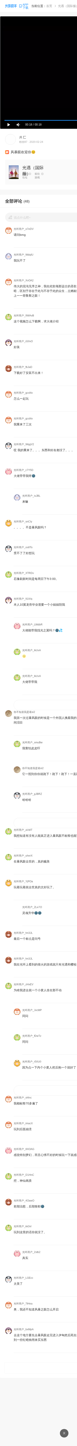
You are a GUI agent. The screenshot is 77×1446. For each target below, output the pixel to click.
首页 (49, 6)
